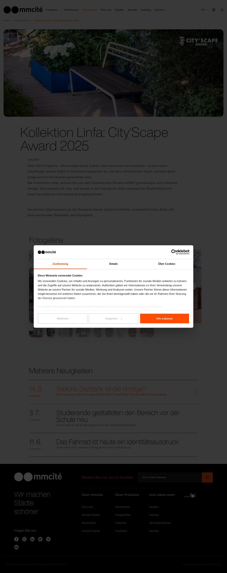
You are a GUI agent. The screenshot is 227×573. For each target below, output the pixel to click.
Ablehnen (62, 318)
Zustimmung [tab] (60, 263)
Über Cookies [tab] (166, 263)
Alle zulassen (164, 318)
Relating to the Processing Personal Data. (134, 306)
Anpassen (111, 318)
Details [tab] (113, 263)
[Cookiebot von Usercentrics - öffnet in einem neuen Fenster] (173, 252)
